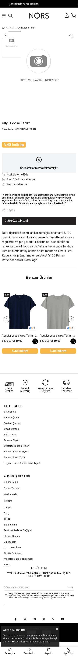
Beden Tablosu (12, 488)
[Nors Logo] (39, 15)
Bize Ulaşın (10, 541)
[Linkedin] (44, 619)
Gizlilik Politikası (13, 553)
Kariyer (7, 507)
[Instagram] (34, 619)
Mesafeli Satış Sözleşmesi (18, 558)
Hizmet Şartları (12, 536)
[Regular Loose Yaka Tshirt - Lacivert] (20, 311)
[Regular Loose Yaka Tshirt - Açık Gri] (58, 311)
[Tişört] (10, 28)
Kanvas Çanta (11, 417)
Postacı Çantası (12, 423)
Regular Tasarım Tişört (16, 451)
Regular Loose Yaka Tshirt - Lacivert (20, 335)
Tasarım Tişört (11, 440)
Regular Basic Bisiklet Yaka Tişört (22, 463)
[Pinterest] (53, 619)
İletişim (8, 500)
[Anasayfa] (6, 28)
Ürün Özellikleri (16, 220)
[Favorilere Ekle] (71, 36)
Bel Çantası (10, 434)
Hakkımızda (10, 494)
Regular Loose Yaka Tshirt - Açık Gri (58, 335)
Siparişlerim (10, 524)
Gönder (70, 587)
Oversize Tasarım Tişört (16, 445)
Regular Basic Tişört (15, 457)
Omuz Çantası (11, 428)
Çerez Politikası (12, 547)
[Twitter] (25, 619)
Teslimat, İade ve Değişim (18, 530)
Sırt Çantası (10, 411)
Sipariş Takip (11, 482)
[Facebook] (15, 619)
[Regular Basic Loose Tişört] (13, 28)
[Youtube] (62, 619)
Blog (6, 513)
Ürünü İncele (35, 341)
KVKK (7, 564)
